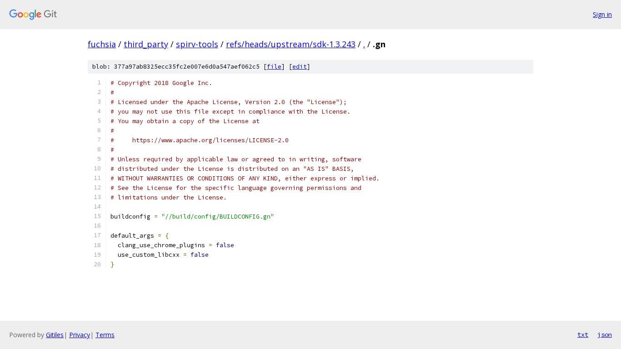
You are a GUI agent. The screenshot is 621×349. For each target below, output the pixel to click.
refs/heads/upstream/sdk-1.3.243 (291, 44)
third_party (146, 44)
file (274, 66)
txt (582, 334)
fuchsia (102, 44)
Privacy (79, 334)
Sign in (602, 14)
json (604, 334)
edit (299, 66)
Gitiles (55, 334)
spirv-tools (197, 44)
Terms (105, 334)
